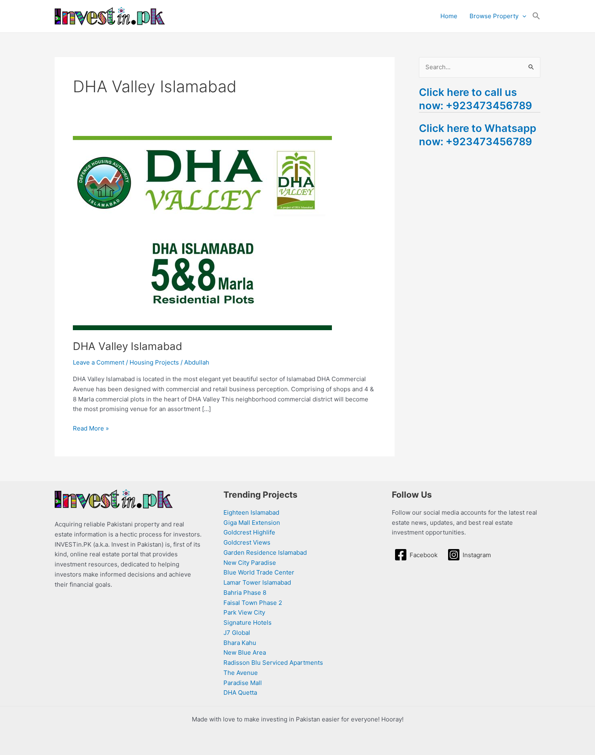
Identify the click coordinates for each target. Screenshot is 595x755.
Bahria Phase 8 (244, 592)
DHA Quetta (240, 692)
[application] (522, 16)
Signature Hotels (247, 622)
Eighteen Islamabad (251, 512)
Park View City (244, 612)
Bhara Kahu (239, 643)
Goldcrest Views (246, 542)
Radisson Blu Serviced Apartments (273, 662)
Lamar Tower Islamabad (257, 582)
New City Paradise (249, 562)
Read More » (91, 428)
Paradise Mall (242, 683)
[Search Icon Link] (536, 16)
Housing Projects (154, 362)
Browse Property (494, 16)
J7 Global (236, 632)
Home (448, 16)
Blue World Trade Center (258, 572)
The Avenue (240, 673)
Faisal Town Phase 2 (252, 603)
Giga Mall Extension (251, 522)
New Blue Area (244, 652)
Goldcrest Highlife (249, 532)
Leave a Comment (98, 362)
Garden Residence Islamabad (265, 552)
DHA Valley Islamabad (127, 346)
